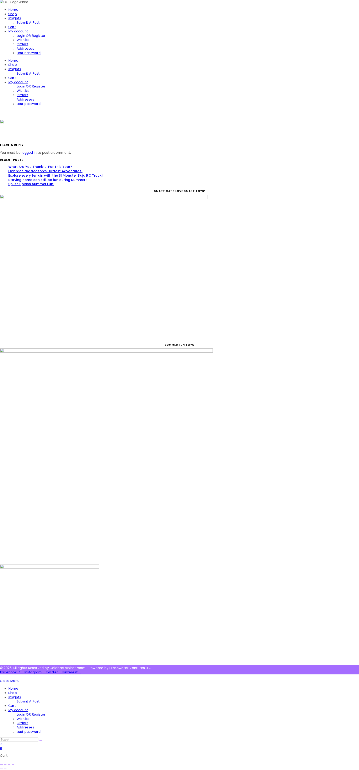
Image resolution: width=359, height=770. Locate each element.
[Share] (8, 764)
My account (18, 31)
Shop (12, 14)
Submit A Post (28, 22)
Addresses (25, 48)
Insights (14, 18)
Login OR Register (31, 35)
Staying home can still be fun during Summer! (47, 179)
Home (13, 9)
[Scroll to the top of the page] (1, 676)
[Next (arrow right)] (5, 768)
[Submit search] (40, 740)
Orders (22, 44)
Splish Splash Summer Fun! (31, 184)
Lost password (29, 52)
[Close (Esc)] (12, 764)
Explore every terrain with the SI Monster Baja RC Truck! (55, 175)
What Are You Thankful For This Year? (40, 166)
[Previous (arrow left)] (1, 768)
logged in (29, 152)
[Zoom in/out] (1, 764)
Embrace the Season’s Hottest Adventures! (45, 171)
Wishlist (23, 39)
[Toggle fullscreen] (5, 764)
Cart (12, 27)
